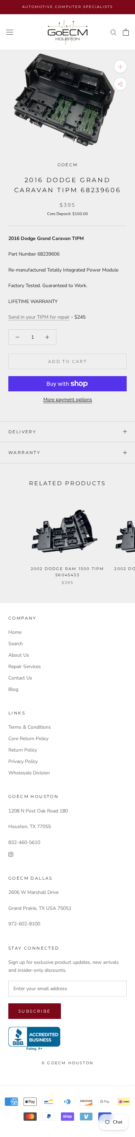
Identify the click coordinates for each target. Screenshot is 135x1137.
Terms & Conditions (29, 727)
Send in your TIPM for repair (39, 317)
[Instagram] (10, 854)
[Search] (113, 32)
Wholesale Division (29, 773)
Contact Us (20, 678)
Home (14, 632)
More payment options (67, 399)
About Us (18, 655)
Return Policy (22, 750)
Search (15, 643)
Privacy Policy (23, 761)
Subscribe (34, 1011)
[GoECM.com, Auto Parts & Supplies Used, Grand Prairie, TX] (34, 1039)
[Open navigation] (9, 32)
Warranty (24, 452)
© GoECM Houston (67, 1062)
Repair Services (24, 666)
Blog (13, 689)
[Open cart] (126, 32)
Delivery (22, 431)
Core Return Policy (28, 738)
